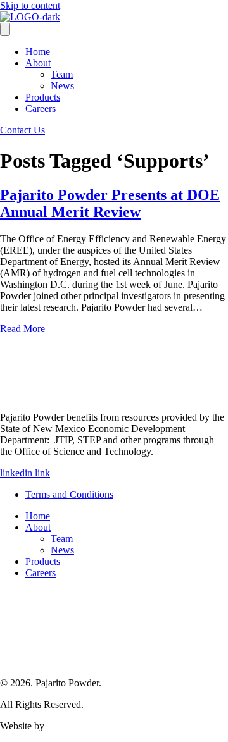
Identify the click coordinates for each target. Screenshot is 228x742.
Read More (22, 328)
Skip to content (30, 5)
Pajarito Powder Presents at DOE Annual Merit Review (110, 203)
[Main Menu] (5, 29)
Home (37, 51)
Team (62, 74)
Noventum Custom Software (104, 725)
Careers (40, 108)
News (62, 85)
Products (42, 97)
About (38, 63)
